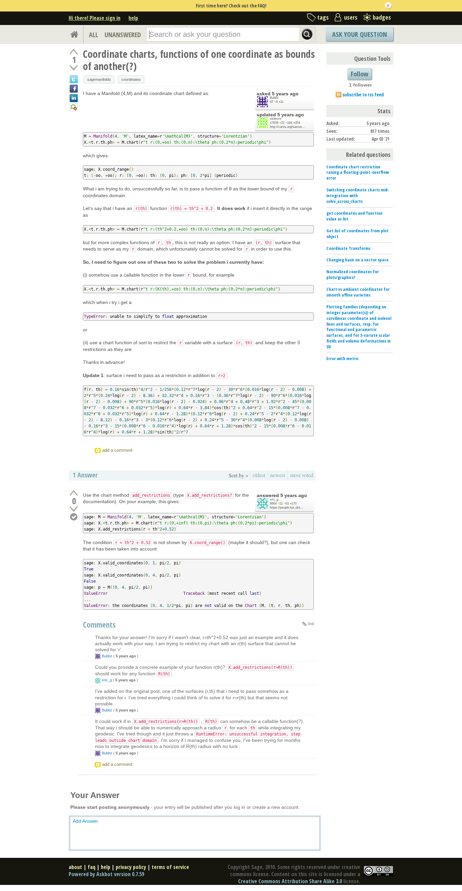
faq (91, 867)
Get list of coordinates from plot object (357, 233)
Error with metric (342, 358)
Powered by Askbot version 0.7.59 (106, 874)
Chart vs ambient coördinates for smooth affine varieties (358, 292)
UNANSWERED (123, 34)
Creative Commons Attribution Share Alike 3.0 (290, 881)
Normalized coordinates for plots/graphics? (352, 274)
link (311, 624)
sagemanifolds (99, 79)
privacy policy (131, 867)
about (75, 867)
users (350, 17)
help (133, 18)
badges (382, 17)
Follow (359, 73)
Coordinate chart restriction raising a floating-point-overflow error (357, 172)
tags (323, 17)
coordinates (131, 79)
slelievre (275, 118)
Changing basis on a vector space (357, 260)
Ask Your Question (359, 34)
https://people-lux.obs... (286, 507)
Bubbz (274, 97)
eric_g (274, 499)
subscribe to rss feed (363, 94)
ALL (93, 34)
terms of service (170, 867)
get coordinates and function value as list (354, 216)
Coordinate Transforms (348, 248)
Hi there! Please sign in (94, 18)
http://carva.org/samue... (287, 126)
